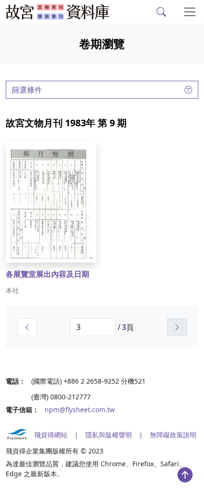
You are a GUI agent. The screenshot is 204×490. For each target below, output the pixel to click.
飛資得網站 (50, 434)
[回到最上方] (185, 474)
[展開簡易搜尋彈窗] (161, 12)
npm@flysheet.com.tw (80, 409)
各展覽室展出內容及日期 (47, 274)
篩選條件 (27, 90)
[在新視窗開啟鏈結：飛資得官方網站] (17, 434)
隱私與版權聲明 (108, 434)
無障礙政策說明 (173, 434)
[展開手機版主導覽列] (190, 12)
